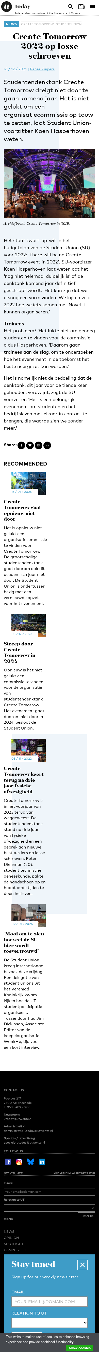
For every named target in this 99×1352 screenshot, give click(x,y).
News (11, 24)
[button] (82, 1265)
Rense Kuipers (42, 69)
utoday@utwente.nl (18, 1119)
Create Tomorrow (37, 24)
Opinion (11, 1238)
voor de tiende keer (65, 385)
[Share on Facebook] (21, 445)
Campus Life (15, 1250)
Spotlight (14, 1244)
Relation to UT (14, 1199)
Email (18, 1292)
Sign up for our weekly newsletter (74, 1172)
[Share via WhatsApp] (38, 445)
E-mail (8, 1183)
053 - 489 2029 (18, 1107)
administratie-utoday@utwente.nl (28, 1131)
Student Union (68, 24)
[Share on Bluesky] (30, 445)
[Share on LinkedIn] (47, 445)
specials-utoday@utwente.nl (24, 1142)
